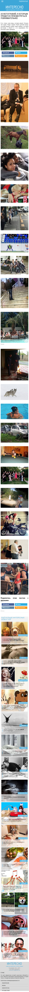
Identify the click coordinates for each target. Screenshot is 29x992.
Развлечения (5, 983)
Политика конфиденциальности (10, 980)
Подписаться (23, 1)
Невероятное (5, 987)
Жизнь (4, 985)
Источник (2, 611)
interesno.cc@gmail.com (14, 970)
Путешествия (5, 990)
